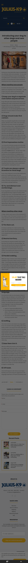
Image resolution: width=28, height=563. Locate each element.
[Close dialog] (26, 273)
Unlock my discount (18, 285)
